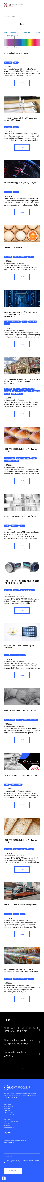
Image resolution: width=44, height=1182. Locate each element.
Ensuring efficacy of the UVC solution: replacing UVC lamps (20, 119)
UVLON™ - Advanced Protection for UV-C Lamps (21, 517)
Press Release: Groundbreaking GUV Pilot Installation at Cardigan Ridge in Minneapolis (22, 381)
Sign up (12, 1170)
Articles (8, 62)
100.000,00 (14, 1121)
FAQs (6, 525)
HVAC (16, 914)
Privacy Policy (7, 1123)
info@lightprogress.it (12, 1114)
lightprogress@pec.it (11, 1116)
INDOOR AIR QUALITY (11, 460)
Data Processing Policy (9, 1127)
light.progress (10, 1112)
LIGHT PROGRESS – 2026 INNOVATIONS (21, 775)
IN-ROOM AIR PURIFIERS (12, 321)
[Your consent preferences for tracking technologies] (4, 1178)
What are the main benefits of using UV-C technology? (20, 1042)
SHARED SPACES (25, 391)
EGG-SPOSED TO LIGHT (14, 247)
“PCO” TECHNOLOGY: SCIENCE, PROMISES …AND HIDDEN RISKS (21, 582)
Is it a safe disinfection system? (16, 1054)
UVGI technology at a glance (16, 53)
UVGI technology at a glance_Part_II (20, 183)
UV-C (15, 62)
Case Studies (18, 388)
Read (22, 82)
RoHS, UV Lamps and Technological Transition (19, 647)
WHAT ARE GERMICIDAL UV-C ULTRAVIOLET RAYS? (21, 1030)
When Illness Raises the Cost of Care (20, 710)
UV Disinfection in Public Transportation (21, 905)
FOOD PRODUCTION (20, 256)
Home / (5, 16)
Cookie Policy (7, 1125)
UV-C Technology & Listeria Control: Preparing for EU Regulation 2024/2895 (21, 970)
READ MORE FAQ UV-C (18, 1068)
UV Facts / (9, 16)
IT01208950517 (10, 1118)
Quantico (24, 1140)
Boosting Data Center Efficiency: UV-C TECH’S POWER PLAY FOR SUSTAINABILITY (20, 314)
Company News (17, 393)
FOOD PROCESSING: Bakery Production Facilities (20, 450)
